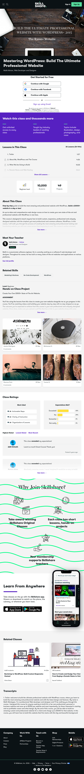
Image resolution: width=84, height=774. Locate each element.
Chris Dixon (8, 680)
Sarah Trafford (57, 680)
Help (33, 763)
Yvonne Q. (47, 382)
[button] (3, 4)
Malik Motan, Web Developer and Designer (20, 70)
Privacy (40, 763)
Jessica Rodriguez (9, 346)
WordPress (47, 275)
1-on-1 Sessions (57, 746)
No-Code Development (31, 275)
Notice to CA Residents (43, 765)
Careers (6, 741)
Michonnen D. (48, 346)
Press (5, 744)
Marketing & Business (11, 275)
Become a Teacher (39, 741)
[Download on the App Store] (12, 609)
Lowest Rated (20, 433)
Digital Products (57, 742)
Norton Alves (13, 469)
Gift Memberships (56, 738)
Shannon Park (8, 382)
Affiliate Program (25, 741)
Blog (5, 747)
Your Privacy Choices (59, 763)
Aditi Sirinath (13, 447)
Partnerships (24, 744)
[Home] (40, 4)
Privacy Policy (36, 110)
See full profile (8, 261)
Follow (21, 242)
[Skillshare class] (27, 656)
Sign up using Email (42, 104)
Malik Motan (16, 242)
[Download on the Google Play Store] (74, 745)
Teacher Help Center (40, 746)
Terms (47, 763)
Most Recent (33, 433)
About (6, 738)
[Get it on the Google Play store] (33, 609)
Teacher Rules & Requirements (41, 751)
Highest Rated (8, 433)
